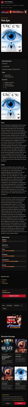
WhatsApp (9, 305)
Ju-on (3, 281)
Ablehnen (8, 403)
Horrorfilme (8, 5)
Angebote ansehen (14, 296)
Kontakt (10, 7)
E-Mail (4, 308)
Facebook (16, 305)
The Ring (4, 279)
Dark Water (5, 283)
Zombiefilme (15, 5)
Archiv (2, 7)
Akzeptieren (20, 403)
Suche (6, 7)
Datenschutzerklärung (18, 400)
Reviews (3, 5)
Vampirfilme (21, 5)
